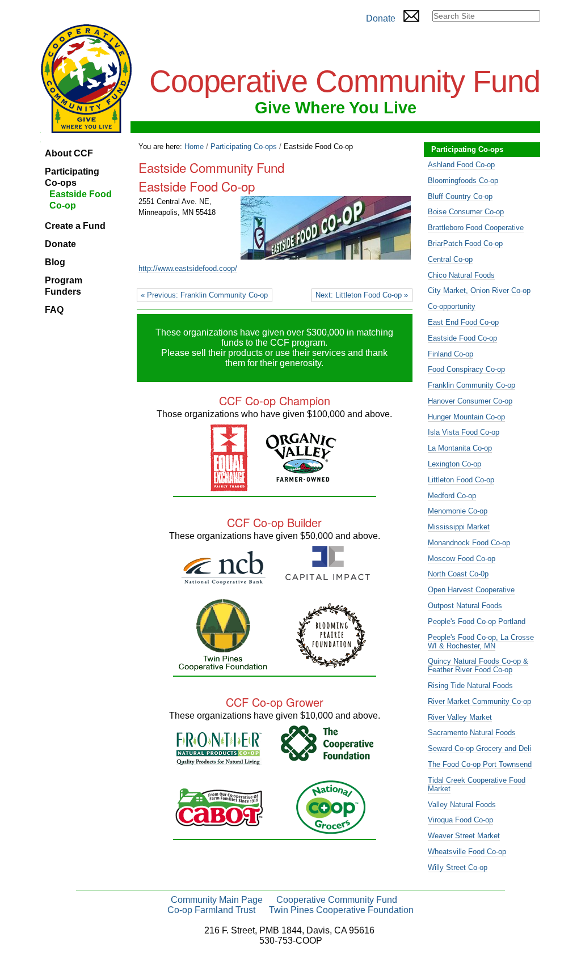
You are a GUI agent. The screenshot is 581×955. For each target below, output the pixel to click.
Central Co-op (450, 259)
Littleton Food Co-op (461, 480)
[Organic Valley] (301, 477)
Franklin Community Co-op (471, 385)
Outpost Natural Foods (465, 605)
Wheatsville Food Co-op (467, 851)
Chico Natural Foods (461, 275)
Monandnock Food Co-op (469, 542)
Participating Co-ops (243, 146)
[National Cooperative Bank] (223, 580)
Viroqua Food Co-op (460, 820)
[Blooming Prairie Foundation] (331, 663)
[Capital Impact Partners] (327, 575)
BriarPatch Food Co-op (465, 243)
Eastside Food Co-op (462, 338)
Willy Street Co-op (457, 867)
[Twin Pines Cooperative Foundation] (223, 666)
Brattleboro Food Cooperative (476, 227)
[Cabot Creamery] (219, 821)
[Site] (86, 78)
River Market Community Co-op (479, 701)
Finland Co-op (450, 354)
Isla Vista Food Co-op (463, 432)
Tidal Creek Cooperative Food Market (476, 784)
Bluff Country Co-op (460, 196)
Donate (380, 18)
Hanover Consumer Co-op (470, 401)
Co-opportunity (451, 306)
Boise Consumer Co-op (466, 211)
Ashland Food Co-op (461, 164)
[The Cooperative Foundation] (327, 756)
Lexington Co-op (454, 464)
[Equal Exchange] (229, 486)
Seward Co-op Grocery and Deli (479, 748)
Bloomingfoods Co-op (463, 180)
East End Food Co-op (463, 322)
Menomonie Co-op (457, 511)
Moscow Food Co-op (461, 558)
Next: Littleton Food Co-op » (361, 295)
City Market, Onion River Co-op (479, 290)
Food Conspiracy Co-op (466, 369)
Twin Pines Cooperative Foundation (341, 910)
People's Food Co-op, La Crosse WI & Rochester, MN (481, 641)
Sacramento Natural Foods (472, 732)
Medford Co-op (452, 495)
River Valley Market (460, 717)
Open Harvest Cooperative (471, 589)
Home (194, 146)
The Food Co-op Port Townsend (480, 764)
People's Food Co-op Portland (476, 621)
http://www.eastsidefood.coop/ (187, 268)
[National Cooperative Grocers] (330, 829)
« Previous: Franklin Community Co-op (204, 295)
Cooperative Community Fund (336, 900)
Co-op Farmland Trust (211, 910)
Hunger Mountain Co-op (466, 417)
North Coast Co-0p (458, 574)
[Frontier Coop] (219, 760)
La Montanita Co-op (460, 448)
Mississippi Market (459, 527)
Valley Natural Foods (462, 804)
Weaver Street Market (464, 835)
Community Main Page (217, 900)
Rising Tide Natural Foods (470, 685)
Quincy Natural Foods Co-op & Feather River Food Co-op (478, 665)
